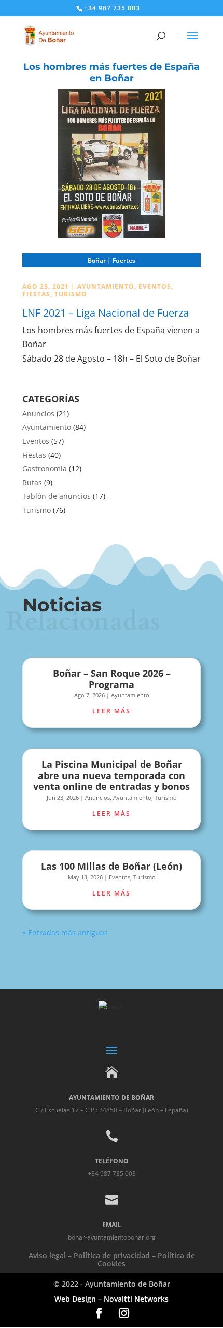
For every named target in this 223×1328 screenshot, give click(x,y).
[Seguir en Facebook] (99, 1313)
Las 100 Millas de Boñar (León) (111, 866)
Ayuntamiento (105, 286)
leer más (111, 711)
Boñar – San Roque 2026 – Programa (112, 679)
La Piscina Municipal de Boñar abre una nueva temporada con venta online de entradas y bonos (111, 775)
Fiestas (36, 294)
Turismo (70, 294)
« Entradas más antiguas (65, 932)
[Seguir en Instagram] (124, 1313)
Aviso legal (47, 1255)
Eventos (154, 286)
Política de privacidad (112, 1255)
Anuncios (38, 414)
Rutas (32, 482)
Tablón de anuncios (56, 496)
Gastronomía (44, 468)
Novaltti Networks (136, 1299)
